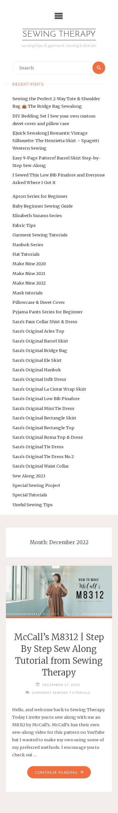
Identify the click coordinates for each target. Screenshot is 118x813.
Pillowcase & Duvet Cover (38, 302)
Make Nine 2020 (29, 263)
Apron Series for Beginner (40, 196)
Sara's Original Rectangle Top (43, 427)
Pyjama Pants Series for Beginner (47, 311)
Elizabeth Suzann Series (37, 215)
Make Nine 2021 (28, 273)
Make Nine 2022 (29, 283)
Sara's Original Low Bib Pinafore (46, 398)
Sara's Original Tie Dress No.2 (43, 456)
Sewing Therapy (59, 34)
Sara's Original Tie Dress (38, 446)
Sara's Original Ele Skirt (37, 360)
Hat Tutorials (26, 254)
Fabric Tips (24, 225)
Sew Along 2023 (28, 475)
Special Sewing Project (36, 485)
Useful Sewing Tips (32, 504)
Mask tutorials (27, 292)
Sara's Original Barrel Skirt (40, 340)
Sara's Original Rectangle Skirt (44, 417)
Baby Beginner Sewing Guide (42, 206)
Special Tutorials (29, 494)
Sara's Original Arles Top (38, 331)
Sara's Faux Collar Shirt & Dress (44, 321)
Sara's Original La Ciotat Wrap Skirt (49, 389)
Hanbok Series (27, 244)
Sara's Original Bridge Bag (39, 350)
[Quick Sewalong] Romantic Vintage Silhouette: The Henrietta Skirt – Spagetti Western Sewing (55, 140)
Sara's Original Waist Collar (40, 466)
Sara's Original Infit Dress (39, 379)
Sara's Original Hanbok (36, 369)
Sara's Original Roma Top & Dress (47, 437)
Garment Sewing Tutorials (40, 234)
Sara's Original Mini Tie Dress (43, 408)
